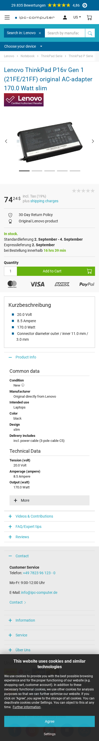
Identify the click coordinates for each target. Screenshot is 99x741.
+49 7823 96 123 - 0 (39, 573)
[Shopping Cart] (89, 17)
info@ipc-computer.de (39, 592)
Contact (22, 556)
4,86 (45, 5)
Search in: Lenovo (21, 33)
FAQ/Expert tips (28, 526)
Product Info (26, 357)
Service (21, 635)
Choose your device (20, 46)
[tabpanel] (49, 141)
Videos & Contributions (34, 516)
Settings (49, 734)
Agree (49, 721)
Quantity (11, 263)
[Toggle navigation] (7, 17)
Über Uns (23, 650)
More (25, 500)
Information (25, 620)
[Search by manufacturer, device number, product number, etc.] (90, 33)
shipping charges (44, 201)
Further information (27, 707)
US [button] (75, 17)
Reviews (22, 537)
